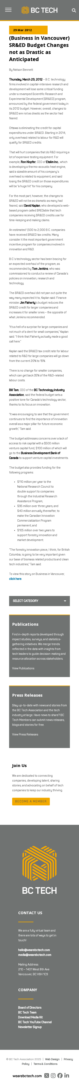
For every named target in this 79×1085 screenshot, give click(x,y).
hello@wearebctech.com (34, 950)
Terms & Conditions (45, 1063)
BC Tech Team (27, 1012)
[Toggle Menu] (8, 10)
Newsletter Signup (30, 1027)
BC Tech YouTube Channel (35, 1022)
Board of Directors (29, 1007)
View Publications (23, 668)
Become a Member (31, 801)
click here (15, 579)
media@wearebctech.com (34, 955)
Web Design (52, 1059)
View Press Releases (25, 734)
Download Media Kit (30, 1017)
